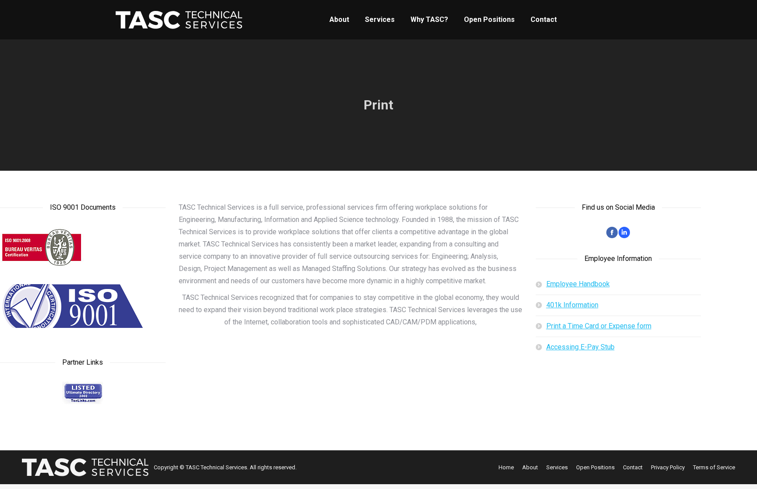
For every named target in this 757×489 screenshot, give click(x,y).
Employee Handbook (578, 284)
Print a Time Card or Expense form (598, 326)
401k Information (572, 305)
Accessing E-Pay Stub (580, 347)
